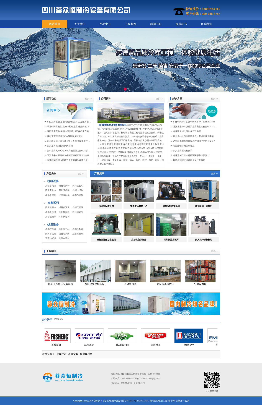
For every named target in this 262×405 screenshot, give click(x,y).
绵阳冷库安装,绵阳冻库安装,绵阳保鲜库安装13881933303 (69, 131)
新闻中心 (155, 23)
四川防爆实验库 (77, 212)
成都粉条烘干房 (77, 229)
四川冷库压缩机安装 (182, 150)
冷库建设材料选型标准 (183, 146)
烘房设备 (53, 224)
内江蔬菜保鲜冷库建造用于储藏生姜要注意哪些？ (69, 160)
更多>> (88, 98)
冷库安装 (73, 354)
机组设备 (53, 181)
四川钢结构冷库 (64, 216)
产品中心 (105, 23)
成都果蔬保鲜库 (50, 212)
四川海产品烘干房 (64, 229)
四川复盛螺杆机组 (64, 190)
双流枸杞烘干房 (50, 238)
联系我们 (206, 23)
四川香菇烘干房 (50, 233)
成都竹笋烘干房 (64, 233)
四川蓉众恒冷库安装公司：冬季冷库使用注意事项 (69, 141)
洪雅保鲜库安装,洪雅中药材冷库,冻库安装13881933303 (69, 126)
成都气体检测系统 (77, 195)
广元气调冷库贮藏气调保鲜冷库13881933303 (194, 122)
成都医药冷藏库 (50, 216)
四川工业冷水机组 (50, 190)
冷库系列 (53, 202)
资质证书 (181, 23)
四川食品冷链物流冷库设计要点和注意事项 (193, 136)
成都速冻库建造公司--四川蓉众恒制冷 (65, 136)
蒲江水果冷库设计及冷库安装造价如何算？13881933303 (195, 126)
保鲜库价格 (86, 354)
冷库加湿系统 (64, 195)
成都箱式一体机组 (64, 185)
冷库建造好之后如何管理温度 (187, 131)
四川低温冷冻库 (50, 207)
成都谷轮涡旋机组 (50, 185)
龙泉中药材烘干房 (64, 238)
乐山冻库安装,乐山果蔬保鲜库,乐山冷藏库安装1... (69, 122)
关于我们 (80, 23)
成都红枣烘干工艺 (50, 229)
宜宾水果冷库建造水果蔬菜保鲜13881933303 (68, 155)
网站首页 (54, 23)
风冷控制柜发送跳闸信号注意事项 (189, 160)
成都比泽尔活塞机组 (77, 190)
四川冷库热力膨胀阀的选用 (60, 146)
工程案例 (130, 23)
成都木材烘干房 (77, 233)
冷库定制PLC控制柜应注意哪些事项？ (191, 155)
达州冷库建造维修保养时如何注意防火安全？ (194, 141)
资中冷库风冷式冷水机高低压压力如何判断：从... (69, 150)
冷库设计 (61, 354)
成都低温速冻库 (64, 207)
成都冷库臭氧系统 (50, 195)
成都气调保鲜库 (77, 207)
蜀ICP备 (133, 400)
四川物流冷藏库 (64, 212)
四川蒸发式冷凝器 (77, 185)
